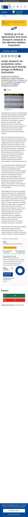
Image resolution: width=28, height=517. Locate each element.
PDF (15, 300)
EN (5, 56)
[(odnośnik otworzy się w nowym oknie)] (6, 6)
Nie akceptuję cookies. (14, 514)
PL (19, 56)
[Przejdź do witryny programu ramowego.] (14, 28)
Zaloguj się (14, 6)
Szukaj (21, 6)
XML (15, 295)
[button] (17, 6)
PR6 (4, 16)
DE (2, 56)
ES (9, 56)
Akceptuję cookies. (14, 510)
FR (12, 56)
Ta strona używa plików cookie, (10, 505)
